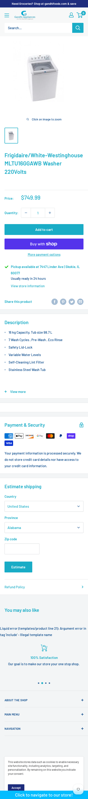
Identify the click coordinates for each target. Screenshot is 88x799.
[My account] (71, 14)
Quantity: (11, 213)
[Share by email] (80, 301)
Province (11, 518)
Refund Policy (15, 587)
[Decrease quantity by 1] (26, 213)
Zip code (11, 539)
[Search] (77, 28)
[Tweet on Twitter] (72, 301)
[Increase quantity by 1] (50, 213)
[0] (80, 15)
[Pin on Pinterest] (63, 301)
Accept (16, 787)
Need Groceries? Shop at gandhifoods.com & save (44, 3)
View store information (28, 286)
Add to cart (44, 229)
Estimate (18, 567)
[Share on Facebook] (54, 301)
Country (10, 496)
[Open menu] (7, 15)
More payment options (44, 254)
